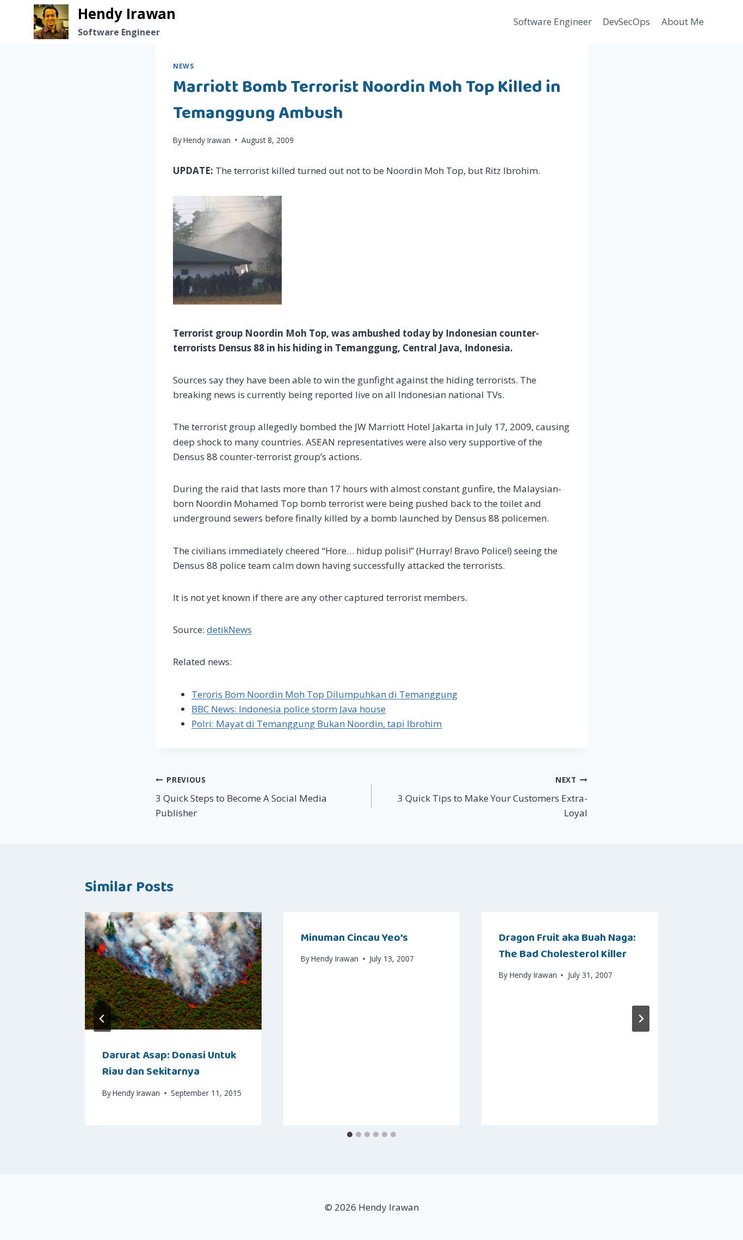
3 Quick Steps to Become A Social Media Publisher (241, 797)
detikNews (229, 629)
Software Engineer (552, 21)
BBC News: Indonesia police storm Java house (288, 709)
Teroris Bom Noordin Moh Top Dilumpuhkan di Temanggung (324, 694)
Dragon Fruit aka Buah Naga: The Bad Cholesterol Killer (567, 946)
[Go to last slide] (102, 1019)
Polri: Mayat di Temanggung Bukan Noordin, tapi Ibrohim (316, 723)
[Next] (640, 1019)
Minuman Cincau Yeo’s (354, 937)
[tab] (349, 1134)
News (183, 65)
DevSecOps (626, 21)
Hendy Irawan (207, 140)
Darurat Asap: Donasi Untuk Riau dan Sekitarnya (169, 1063)
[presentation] (173, 971)
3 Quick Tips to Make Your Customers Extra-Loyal (492, 797)
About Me (682, 21)
